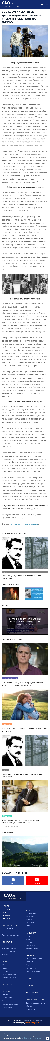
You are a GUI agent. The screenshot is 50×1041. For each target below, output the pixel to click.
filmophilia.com (31, 524)
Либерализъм (7, 998)
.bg (11, 4)
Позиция (29, 962)
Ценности (5, 945)
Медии (28, 965)
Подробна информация (33, 1038)
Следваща (3, 853)
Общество (30, 923)
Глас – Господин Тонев (34, 959)
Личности (7, 984)
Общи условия (7, 929)
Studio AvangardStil (32, 1023)
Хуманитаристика (33, 948)
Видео (5, 912)
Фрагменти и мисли (9, 948)
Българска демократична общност (35, 1004)
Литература (30, 945)
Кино (28, 936)
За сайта (6, 909)
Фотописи (7, 918)
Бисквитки (6, 932)
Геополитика (31, 968)
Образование (31, 913)
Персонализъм (7, 1007)
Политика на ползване (10, 935)
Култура (5, 971)
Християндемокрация (10, 1004)
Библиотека (32, 992)
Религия (29, 919)
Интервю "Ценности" (10, 954)
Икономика (30, 916)
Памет (4, 968)
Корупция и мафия (33, 971)
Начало (5, 906)
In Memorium (31, 1009)
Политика (5, 995)
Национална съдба (9, 974)
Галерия (6, 915)
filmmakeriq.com (17, 524)
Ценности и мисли (9, 951)
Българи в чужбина (9, 977)
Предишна (47, 853)
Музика (29, 942)
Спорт (28, 939)
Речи (28, 978)
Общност (5, 965)
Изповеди (31, 985)
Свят (28, 926)
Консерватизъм (8, 1001)
